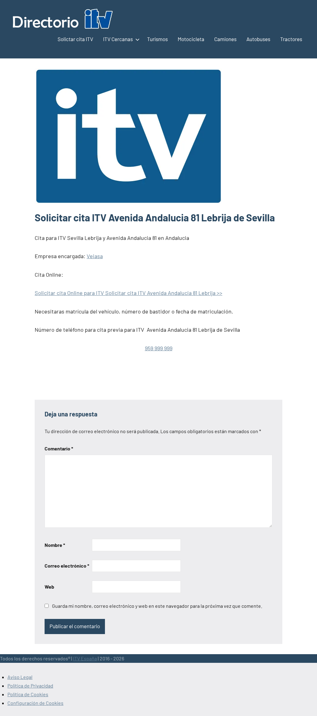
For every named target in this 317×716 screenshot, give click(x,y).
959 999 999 (158, 348)
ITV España (85, 658)
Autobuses (258, 39)
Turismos (157, 39)
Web (49, 587)
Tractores (291, 39)
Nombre (55, 545)
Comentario (59, 448)
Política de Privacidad (30, 685)
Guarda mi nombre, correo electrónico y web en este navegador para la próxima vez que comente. (157, 606)
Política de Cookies (27, 694)
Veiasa (95, 256)
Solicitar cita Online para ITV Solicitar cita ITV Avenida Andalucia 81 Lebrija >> (128, 292)
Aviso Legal (20, 677)
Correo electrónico (67, 566)
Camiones (225, 39)
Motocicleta (191, 39)
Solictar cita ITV (75, 39)
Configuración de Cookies (35, 703)
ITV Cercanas (118, 39)
